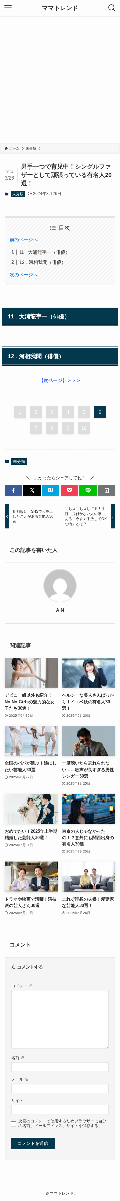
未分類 (17, 194)
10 (84, 428)
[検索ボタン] (112, 8)
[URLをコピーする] (106, 490)
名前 (17, 1058)
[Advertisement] (60, 79)
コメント (21, 986)
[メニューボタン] (8, 8)
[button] (13, 490)
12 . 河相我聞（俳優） (42, 262)
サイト (17, 1100)
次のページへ (24, 274)
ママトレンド (60, 8)
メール (19, 1079)
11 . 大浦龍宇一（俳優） (44, 252)
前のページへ (24, 239)
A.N (60, 610)
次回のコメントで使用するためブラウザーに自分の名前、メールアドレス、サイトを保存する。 (62, 1123)
